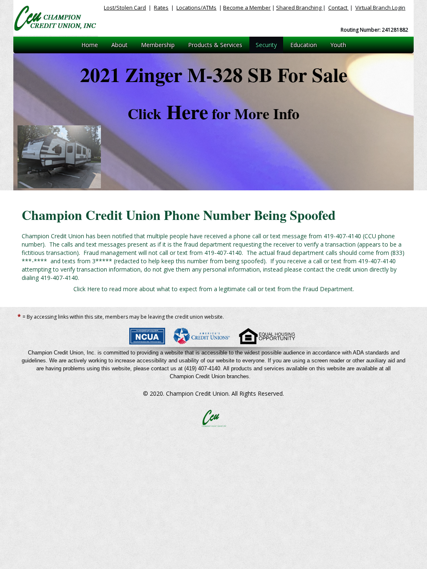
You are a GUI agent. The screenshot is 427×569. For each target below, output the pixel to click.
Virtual (380, 7)
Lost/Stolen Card (125, 7)
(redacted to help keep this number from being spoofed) (213, 256)
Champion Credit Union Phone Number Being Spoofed (179, 215)
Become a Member (247, 7)
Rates (161, 7)
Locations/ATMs (196, 7)
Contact (338, 7)
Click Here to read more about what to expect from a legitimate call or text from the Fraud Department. (213, 289)
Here (213, 111)
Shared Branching (299, 7)
